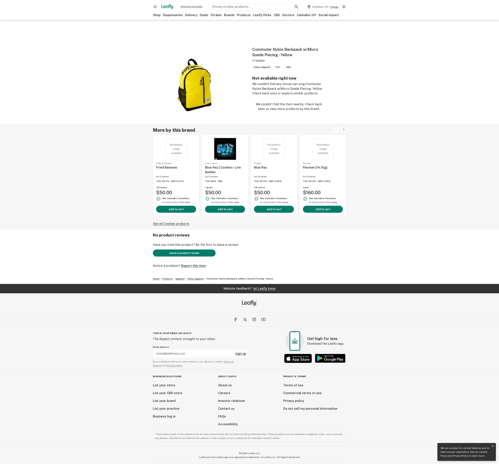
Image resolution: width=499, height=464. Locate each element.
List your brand (164, 401)
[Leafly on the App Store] (298, 358)
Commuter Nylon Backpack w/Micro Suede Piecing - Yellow (239, 278)
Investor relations (231, 401)
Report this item (193, 266)
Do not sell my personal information (310, 408)
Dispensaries (173, 15)
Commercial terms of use (302, 393)
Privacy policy (293, 401)
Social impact (329, 15)
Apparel (180, 278)
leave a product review (184, 253)
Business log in (164, 416)
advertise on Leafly (191, 6)
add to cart (176, 209)
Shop (157, 15)
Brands (229, 15)
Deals (204, 15)
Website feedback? (249, 288)
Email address (161, 347)
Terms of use (293, 385)
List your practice (166, 408)
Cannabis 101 (306, 15)
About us (225, 385)
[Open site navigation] (155, 6)
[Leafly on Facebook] (235, 319)
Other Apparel (195, 278)
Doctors (288, 15)
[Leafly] (167, 6)
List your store (164, 385)
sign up (240, 353)
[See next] (344, 129)
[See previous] (336, 129)
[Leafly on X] (245, 319)
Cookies (260, 60)
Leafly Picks (262, 15)
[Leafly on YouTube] (263, 319)
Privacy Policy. (174, 365)
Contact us (226, 408)
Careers (224, 393)
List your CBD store (167, 393)
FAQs (222, 416)
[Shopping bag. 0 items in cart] (344, 6)
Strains (216, 15)
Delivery (191, 15)
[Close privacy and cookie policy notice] (492, 446)
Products (244, 15)
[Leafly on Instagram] (254, 319)
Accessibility (228, 424)
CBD (277, 15)
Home (156, 278)
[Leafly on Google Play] (330, 358)
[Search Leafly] (296, 7)
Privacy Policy (460, 455)
